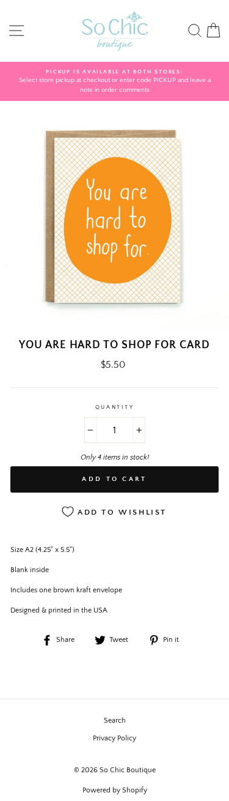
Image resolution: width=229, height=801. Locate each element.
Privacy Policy (114, 738)
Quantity (114, 407)
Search (115, 721)
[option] (114, 81)
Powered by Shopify (114, 790)
